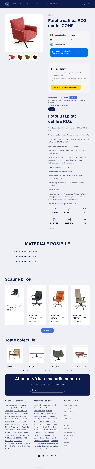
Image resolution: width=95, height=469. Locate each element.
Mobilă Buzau (14, 430)
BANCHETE (78, 367)
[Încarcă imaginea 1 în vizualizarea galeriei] (12, 57)
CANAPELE (9, 449)
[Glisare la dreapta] (41, 57)
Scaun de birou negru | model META (14, 306)
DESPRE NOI (70, 204)
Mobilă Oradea (21, 416)
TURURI (66, 442)
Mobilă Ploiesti (10, 419)
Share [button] (52, 228)
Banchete (42, 443)
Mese (55, 424)
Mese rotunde (45, 435)
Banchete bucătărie (41, 441)
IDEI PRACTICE (21, 438)
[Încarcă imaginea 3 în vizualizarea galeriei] (27, 57)
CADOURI (18, 443)
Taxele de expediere (62, 100)
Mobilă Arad (9, 421)
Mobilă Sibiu (21, 424)
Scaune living (39, 408)
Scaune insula (39, 411)
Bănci (42, 438)
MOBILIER (9, 441)
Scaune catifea (45, 424)
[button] (19, 4)
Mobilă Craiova (22, 413)
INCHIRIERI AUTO (69, 432)
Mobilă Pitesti (21, 421)
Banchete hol (51, 438)
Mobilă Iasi (16, 408)
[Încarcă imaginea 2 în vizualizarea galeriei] (20, 57)
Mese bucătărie (40, 427)
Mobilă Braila (22, 419)
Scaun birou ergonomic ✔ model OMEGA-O (35, 317)
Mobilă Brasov (10, 413)
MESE (32, 367)
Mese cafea (48, 430)
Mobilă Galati (10, 416)
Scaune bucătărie (48, 405)
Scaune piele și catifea (42, 421)
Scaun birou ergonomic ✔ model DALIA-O (57, 317)
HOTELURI (67, 439)
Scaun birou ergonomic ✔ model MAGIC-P (79, 317)
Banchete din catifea (50, 446)
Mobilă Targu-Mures (12, 427)
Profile (65, 449)
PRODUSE (18, 441)
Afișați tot (47, 330)
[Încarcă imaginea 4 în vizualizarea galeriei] (35, 57)
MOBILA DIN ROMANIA (18, 435)
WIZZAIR (66, 445)
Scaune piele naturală (49, 419)
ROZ (51, 109)
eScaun (57, 190)
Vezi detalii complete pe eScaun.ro (66, 87)
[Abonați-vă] (63, 390)
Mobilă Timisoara (20, 411)
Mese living (52, 427)
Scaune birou (50, 413)
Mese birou (38, 430)
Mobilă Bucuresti (11, 405)
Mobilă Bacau (10, 424)
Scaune (37, 405)
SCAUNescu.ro (44, 467)
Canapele (44, 449)
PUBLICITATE (10, 446)
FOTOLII (55, 367)
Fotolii (36, 449)
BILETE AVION (68, 435)
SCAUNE (11, 367)
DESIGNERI (9, 443)
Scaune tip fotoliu (41, 416)
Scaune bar (50, 408)
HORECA (26, 443)
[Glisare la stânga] (7, 57)
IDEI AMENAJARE (69, 408)
